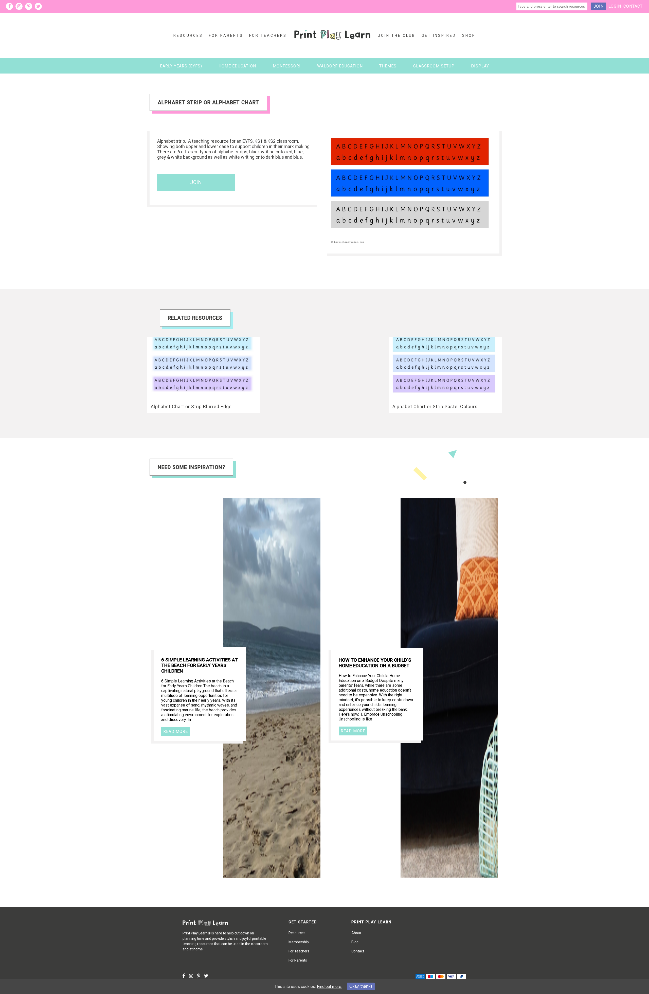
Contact (633, 6)
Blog (354, 942)
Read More (175, 731)
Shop (469, 35)
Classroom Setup (434, 66)
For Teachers (268, 35)
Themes (387, 66)
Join (598, 6)
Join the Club (397, 35)
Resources (188, 35)
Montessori (287, 66)
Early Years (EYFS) (181, 66)
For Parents (226, 35)
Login (614, 6)
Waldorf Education (340, 66)
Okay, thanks (360, 986)
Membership (299, 942)
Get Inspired (439, 35)
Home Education (237, 66)
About (356, 933)
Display (480, 66)
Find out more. (329, 986)
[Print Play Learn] (332, 44)
